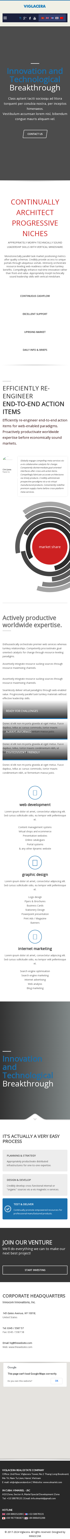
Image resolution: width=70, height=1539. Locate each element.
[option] (19, 160)
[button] (35, 1408)
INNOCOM (35, 1536)
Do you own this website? (20, 1381)
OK (56, 1381)
